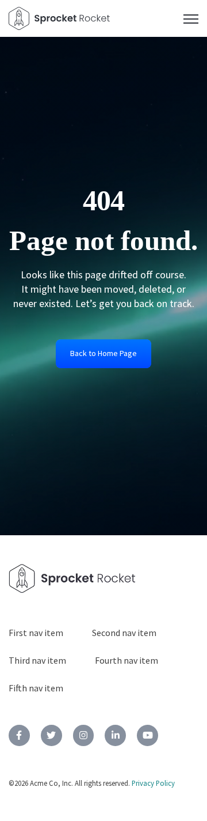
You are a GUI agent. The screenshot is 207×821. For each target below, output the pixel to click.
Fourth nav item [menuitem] (126, 660)
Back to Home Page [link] (103, 353)
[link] (19, 735)
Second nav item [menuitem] (124, 632)
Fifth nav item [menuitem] (36, 688)
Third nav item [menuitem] (37, 660)
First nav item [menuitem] (36, 632)
